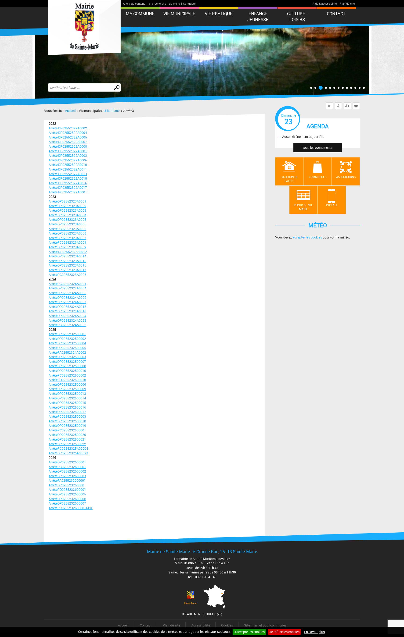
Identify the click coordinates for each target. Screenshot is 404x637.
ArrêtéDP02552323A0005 (67, 219)
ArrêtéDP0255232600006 (67, 499)
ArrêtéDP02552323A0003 (67, 210)
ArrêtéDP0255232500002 (67, 338)
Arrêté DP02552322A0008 (68, 146)
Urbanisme (112, 110)
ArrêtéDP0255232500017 (67, 411)
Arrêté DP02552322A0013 (68, 174)
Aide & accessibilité (325, 3)
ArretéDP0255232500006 (67, 384)
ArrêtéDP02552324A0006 (67, 297)
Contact (336, 13)
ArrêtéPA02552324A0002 (67, 352)
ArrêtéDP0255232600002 (67, 471)
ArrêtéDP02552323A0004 (67, 215)
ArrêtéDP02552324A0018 (67, 311)
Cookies (227, 625)
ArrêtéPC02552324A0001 (67, 283)
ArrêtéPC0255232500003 (67, 416)
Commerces (317, 177)
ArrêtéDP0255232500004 (67, 343)
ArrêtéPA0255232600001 (67, 480)
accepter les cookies (307, 237)
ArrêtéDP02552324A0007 (67, 302)
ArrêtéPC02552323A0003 (67, 274)
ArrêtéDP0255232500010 (67, 370)
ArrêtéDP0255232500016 (67, 407)
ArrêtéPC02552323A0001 (67, 242)
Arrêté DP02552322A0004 (68, 132)
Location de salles (289, 179)
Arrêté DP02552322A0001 (68, 151)
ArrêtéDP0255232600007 (67, 503)
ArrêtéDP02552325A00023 (68, 453)
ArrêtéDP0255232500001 (67, 334)
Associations (346, 177)
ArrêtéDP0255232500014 (67, 398)
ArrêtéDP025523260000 (66, 485)
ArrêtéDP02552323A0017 (67, 270)
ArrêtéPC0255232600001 (67, 467)
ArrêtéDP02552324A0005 (67, 293)
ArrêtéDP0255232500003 (67, 357)
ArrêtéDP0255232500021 (67, 439)
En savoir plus (314, 632)
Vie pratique (218, 13)
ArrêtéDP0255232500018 (67, 421)
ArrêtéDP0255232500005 (67, 347)
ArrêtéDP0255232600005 (67, 494)
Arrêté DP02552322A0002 (68, 128)
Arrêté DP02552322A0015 (68, 178)
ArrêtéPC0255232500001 (67, 430)
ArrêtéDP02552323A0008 (67, 233)
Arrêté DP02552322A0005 (68, 137)
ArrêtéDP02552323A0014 (67, 256)
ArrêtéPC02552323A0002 (67, 229)
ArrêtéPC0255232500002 (67, 375)
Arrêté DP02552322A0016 (68, 183)
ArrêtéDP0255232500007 (67, 361)
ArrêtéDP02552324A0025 (67, 320)
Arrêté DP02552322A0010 (68, 164)
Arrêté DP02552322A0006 (68, 160)
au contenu (138, 3)
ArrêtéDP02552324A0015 (67, 306)
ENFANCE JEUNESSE (257, 16)
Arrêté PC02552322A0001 (68, 192)
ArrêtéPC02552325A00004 (68, 448)
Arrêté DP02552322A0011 (68, 169)
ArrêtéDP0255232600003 (67, 476)
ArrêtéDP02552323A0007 (67, 238)
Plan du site (347, 3)
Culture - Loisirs (297, 16)
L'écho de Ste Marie (303, 207)
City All (331, 205)
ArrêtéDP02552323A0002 (67, 206)
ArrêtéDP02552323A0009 (67, 247)
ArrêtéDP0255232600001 (67, 462)
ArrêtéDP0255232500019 (67, 425)
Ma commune (140, 13)
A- (329, 105)
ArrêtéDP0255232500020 (67, 434)
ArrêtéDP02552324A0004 (67, 288)
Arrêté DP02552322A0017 (68, 187)
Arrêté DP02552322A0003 (68, 155)
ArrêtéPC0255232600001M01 (71, 508)
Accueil (70, 110)
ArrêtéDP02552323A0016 (67, 265)
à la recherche (157, 3)
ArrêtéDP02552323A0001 (67, 201)
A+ (347, 105)
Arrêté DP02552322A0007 (68, 141)
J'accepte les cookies (249, 632)
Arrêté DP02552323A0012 (68, 251)
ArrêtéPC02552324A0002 (67, 325)
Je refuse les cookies (284, 632)
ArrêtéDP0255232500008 (67, 366)
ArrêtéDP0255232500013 (67, 393)
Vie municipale (179, 13)
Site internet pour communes (265, 625)
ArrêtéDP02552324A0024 (67, 315)
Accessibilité (200, 625)
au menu (174, 3)
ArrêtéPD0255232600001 (67, 489)
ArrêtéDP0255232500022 (67, 444)
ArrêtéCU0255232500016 (67, 379)
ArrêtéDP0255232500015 (67, 402)
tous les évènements (317, 147)
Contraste (189, 3)
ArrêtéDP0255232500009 (67, 389)
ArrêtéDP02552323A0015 (67, 261)
